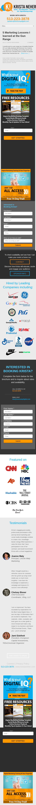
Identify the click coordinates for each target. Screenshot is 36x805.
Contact (20, 262)
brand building (14, 59)
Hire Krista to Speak (18, 655)
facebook (23, 59)
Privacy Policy (22, 663)
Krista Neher (15, 42)
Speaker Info (20, 273)
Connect (11, 663)
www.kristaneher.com (25, 666)
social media (25, 61)
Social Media (20, 58)
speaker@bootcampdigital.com (18, 21)
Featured (13, 58)
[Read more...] (25, 53)
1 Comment (30, 42)
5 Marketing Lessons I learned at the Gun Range (16, 36)
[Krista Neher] (18, 10)
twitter (14, 62)
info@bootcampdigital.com (21, 399)
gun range (29, 59)
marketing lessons (15, 61)
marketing (6, 61)
